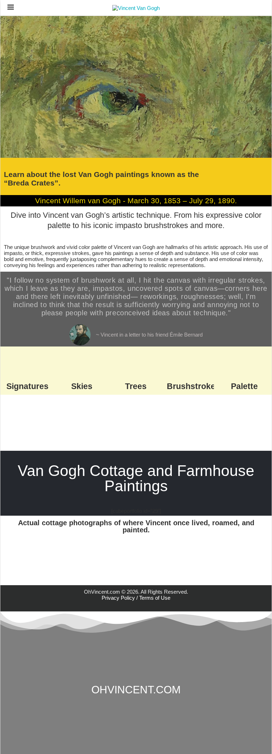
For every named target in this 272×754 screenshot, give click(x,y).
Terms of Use (154, 598)
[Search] (261, 8)
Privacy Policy (118, 598)
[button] (7, 555)
